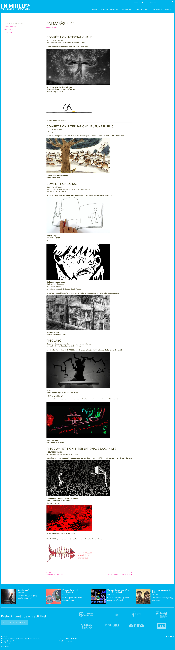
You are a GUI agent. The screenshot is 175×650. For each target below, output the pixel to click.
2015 (49, 27)
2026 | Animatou (5, 646)
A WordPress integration (6, 647)
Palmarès (54, 27)
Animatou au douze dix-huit (162, 591)
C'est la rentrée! (24, 590)
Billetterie (137, 2)
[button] (126, 9)
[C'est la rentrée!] (8, 596)
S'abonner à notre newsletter (14, 622)
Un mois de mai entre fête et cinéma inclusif (118, 591)
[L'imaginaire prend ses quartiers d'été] (53, 596)
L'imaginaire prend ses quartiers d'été (71, 591)
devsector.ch (15, 647)
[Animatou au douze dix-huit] (143, 596)
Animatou (15, 6)
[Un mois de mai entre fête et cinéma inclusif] (98, 596)
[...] (30, 598)
